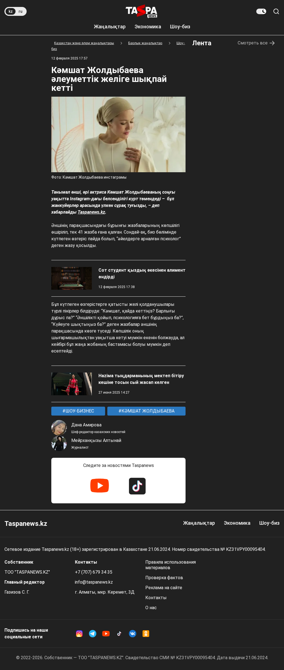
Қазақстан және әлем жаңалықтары (84, 43)
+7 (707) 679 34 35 (93, 572)
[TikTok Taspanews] (137, 486)
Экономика (148, 26)
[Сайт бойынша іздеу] (276, 11)
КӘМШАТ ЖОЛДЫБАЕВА (147, 411)
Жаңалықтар (110, 26)
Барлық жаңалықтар (145, 43)
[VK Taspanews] (132, 633)
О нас (151, 607)
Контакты (156, 597)
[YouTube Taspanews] (99, 486)
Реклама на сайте (163, 587)
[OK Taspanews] (145, 633)
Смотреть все (253, 43)
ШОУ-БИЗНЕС (79, 411)
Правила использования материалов (170, 564)
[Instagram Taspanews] (79, 633)
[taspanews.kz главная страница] (141, 11)
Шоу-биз (180, 26)
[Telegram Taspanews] (92, 633)
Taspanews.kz (91, 212)
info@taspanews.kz (94, 582)
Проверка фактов (164, 577)
